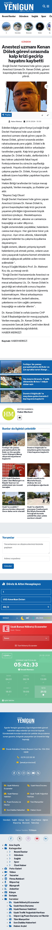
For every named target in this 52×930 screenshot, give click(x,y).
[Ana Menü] (48, 6)
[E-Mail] (19, 418)
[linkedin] (45, 838)
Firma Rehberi (16, 879)
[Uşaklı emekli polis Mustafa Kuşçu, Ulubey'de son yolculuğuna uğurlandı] (38, 470)
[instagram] (28, 838)
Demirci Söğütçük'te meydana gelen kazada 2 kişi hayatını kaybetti (38, 450)
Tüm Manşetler (36, 802)
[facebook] (11, 838)
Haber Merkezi (16, 121)
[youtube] (37, 838)
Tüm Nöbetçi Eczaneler (27, 646)
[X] (19, 773)
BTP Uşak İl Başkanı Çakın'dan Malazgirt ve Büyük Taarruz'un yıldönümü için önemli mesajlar (13, 483)
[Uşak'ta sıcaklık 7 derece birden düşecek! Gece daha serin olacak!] (13, 498)
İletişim (13, 896)
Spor (43, 16)
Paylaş (8, 115)
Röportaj (17, 823)
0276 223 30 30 (28, 757)
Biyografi (14, 885)
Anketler (14, 889)
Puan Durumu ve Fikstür (12, 803)
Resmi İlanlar (9, 16)
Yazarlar (14, 875)
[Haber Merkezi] (8, 414)
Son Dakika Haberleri (16, 810)
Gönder (8, 566)
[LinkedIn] (28, 773)
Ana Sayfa (14, 845)
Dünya (21, 820)
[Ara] (44, 6)
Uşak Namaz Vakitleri (11, 795)
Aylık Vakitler (9, 700)
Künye (12, 892)
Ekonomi (26, 823)
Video (12, 872)
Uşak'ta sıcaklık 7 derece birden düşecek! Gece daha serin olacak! (13, 509)
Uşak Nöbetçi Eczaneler (11, 787)
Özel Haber (36, 820)
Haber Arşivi (36, 810)
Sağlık (34, 16)
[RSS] (38, 773)
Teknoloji (35, 823)
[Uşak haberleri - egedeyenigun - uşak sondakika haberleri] (19, 7)
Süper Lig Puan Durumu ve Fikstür (31, 916)
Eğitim (45, 820)
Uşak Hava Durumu (39, 786)
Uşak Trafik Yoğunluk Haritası (37, 795)
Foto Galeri (15, 869)
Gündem (23, 16)
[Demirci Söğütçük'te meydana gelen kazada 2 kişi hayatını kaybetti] (38, 439)
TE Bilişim (32, 830)
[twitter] (19, 838)
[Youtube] (33, 773)
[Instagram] (23, 773)
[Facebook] (14, 773)
